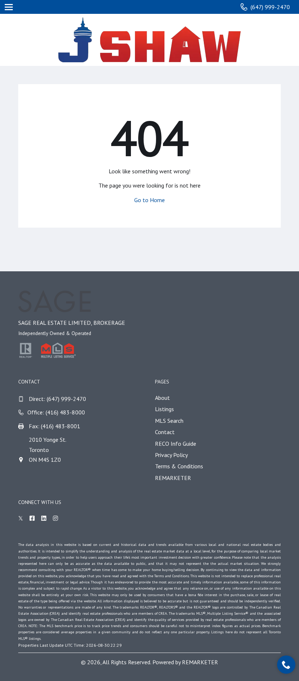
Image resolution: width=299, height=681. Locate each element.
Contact (165, 432)
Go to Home (149, 200)
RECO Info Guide (175, 443)
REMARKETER (173, 477)
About (162, 397)
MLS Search (169, 420)
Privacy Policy (171, 454)
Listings (164, 409)
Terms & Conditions (179, 466)
